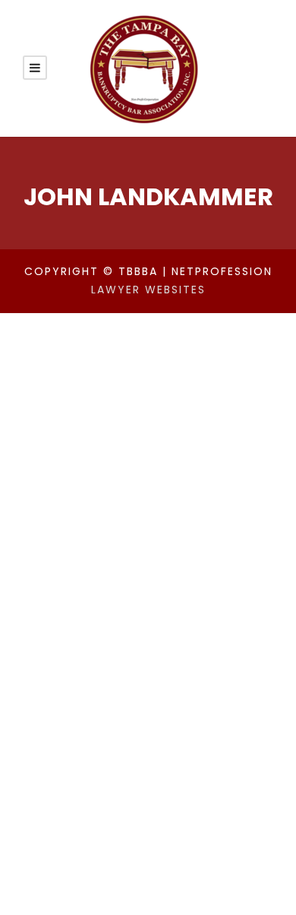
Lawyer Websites (148, 289)
